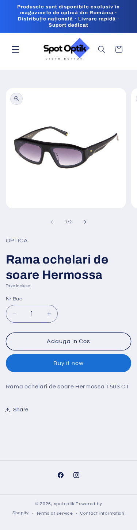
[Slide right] (85, 222)
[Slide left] (52, 222)
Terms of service (54, 513)
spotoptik (64, 504)
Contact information (102, 513)
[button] (15, 49)
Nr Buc (14, 299)
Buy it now (68, 363)
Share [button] (20, 409)
